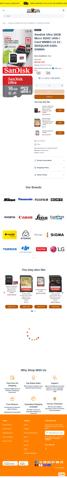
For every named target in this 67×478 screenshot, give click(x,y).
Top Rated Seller (33, 383)
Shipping (36, 65)
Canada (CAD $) (9, 464)
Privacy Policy (7, 425)
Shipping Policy (7, 433)
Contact (26, 441)
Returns (26, 445)
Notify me (49, 97)
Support (54, 383)
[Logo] (33, 10)
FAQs (25, 449)
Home (4, 23)
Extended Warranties (30, 453)
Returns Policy (7, 441)
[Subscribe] (62, 433)
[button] (63, 10)
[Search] (4, 16)
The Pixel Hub (61, 467)
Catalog (26, 429)
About (25, 437)
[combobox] (33, 16)
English (22, 464)
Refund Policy (7, 429)
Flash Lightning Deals (30, 433)
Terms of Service (8, 437)
